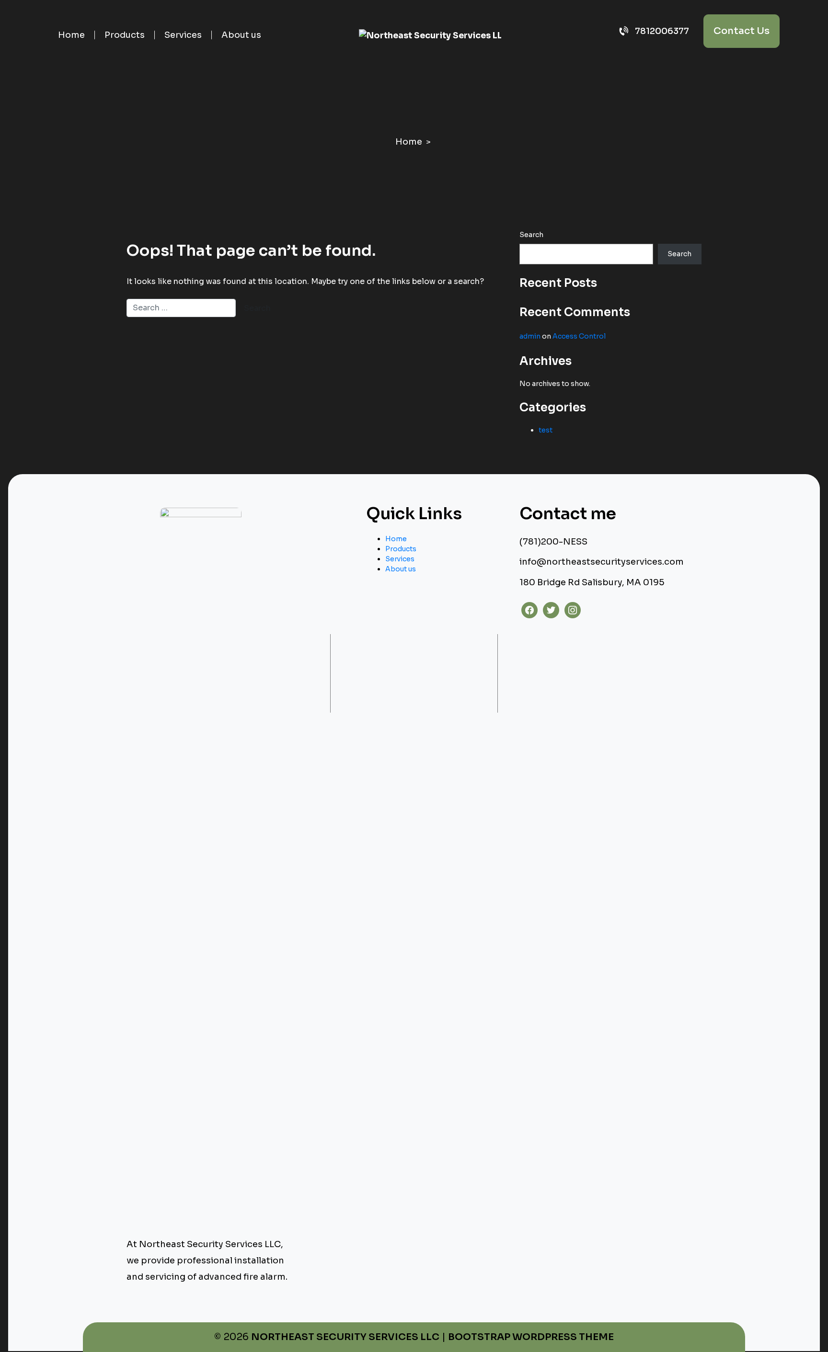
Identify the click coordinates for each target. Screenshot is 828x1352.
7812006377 (661, 31)
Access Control (579, 336)
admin (529, 336)
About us (241, 35)
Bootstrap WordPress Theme (531, 1337)
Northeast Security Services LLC (345, 1337)
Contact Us (741, 31)
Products (124, 35)
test (545, 430)
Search (531, 234)
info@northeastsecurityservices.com (601, 562)
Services (183, 35)
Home (71, 35)
